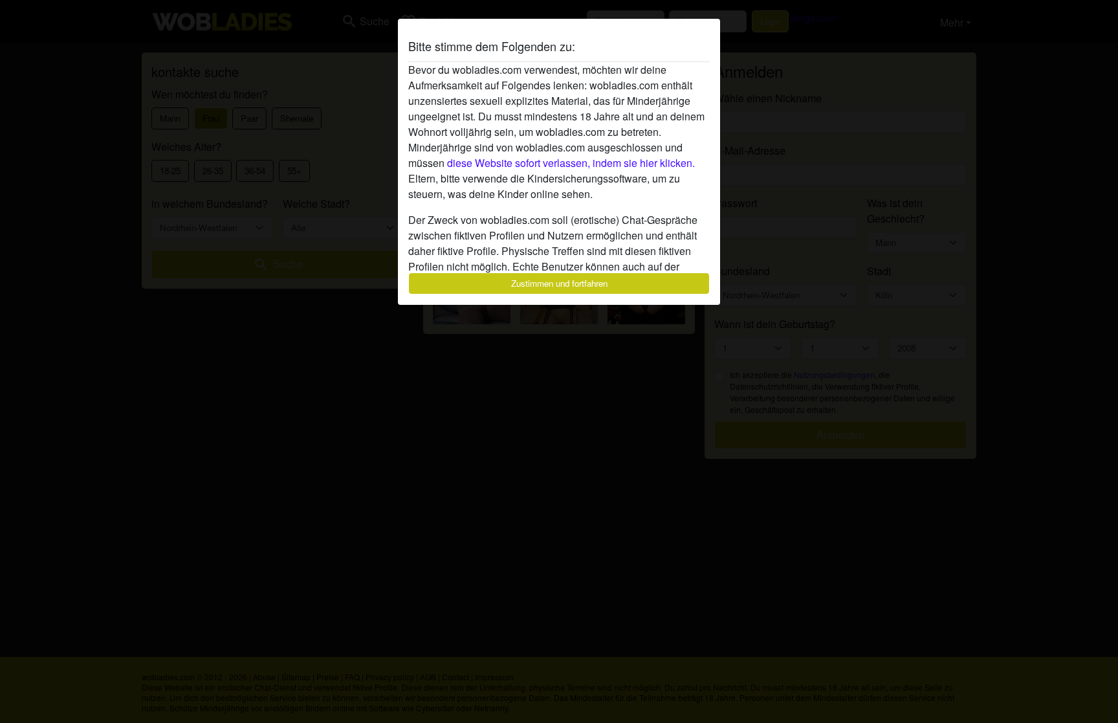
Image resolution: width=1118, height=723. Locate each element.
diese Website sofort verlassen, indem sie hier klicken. (571, 162)
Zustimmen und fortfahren (559, 283)
